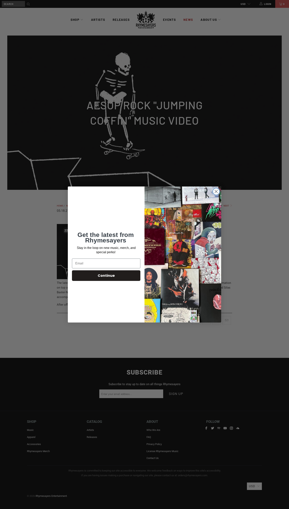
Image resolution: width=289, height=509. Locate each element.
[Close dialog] (216, 191)
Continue (106, 275)
